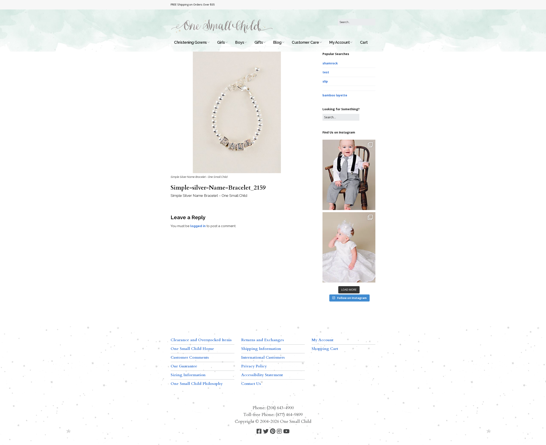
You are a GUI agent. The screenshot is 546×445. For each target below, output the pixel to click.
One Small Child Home (192, 348)
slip (325, 81)
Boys (239, 42)
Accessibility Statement (262, 375)
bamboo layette (334, 95)
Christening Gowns (190, 42)
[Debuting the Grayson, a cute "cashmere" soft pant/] (348, 175)
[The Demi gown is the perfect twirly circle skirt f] (348, 247)
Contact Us (251, 383)
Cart (364, 42)
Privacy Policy (254, 366)
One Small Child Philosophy (197, 383)
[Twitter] (266, 431)
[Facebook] (259, 431)
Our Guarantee (184, 366)
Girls (221, 42)
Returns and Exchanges (262, 340)
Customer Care (305, 42)
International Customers (263, 357)
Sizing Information (188, 375)
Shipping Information (261, 348)
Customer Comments (190, 357)
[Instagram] (279, 431)
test (325, 72)
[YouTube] (286, 431)
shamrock (330, 63)
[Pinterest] (272, 431)
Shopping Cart (325, 348)
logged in (198, 226)
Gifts (258, 42)
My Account (339, 42)
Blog (277, 42)
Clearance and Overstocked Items (201, 340)
